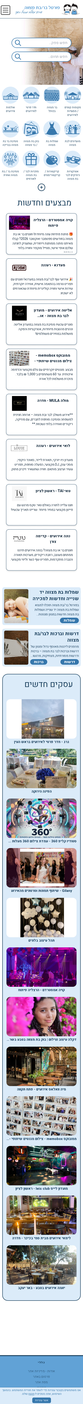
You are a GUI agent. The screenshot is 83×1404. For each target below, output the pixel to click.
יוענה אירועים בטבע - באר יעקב (41, 1287)
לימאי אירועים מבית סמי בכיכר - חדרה (41, 1238)
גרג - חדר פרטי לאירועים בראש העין (41, 741)
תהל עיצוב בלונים (41, 940)
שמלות (69, 620)
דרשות (69, 662)
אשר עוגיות (41, 1400)
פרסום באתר (41, 1376)
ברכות (39, 662)
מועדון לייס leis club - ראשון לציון (41, 1188)
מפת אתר (41, 1382)
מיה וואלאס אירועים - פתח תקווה (41, 1089)
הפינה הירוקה (42, 791)
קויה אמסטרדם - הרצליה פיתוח (41, 990)
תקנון (31, 1394)
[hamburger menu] (5, 10)
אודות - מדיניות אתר (41, 1371)
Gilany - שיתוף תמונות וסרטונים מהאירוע (41, 890)
